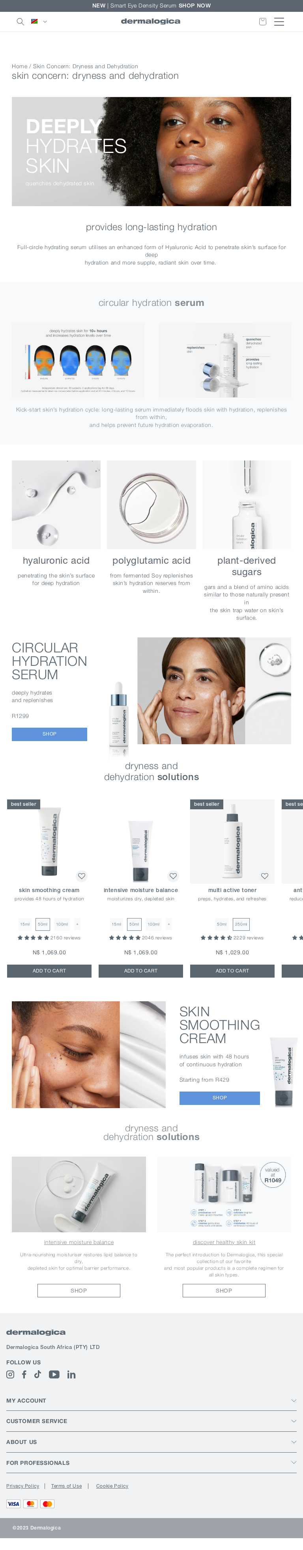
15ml (25, 924)
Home (19, 66)
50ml (42, 924)
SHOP (50, 734)
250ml (241, 924)
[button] (20, 22)
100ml (62, 924)
